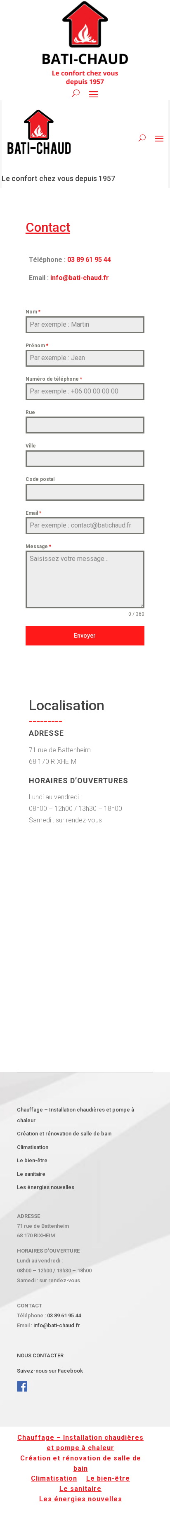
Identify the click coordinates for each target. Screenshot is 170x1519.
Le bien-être (32, 1160)
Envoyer (85, 635)
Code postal (40, 479)
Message (38, 546)
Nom (33, 312)
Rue (30, 412)
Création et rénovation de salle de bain (64, 1133)
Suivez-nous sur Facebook (50, 1371)
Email (33, 513)
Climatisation (32, 1147)
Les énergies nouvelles (45, 1187)
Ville (31, 446)
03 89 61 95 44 (89, 260)
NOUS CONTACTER (40, 1355)
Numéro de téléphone (54, 379)
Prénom (37, 346)
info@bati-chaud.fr (79, 278)
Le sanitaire (31, 1174)
